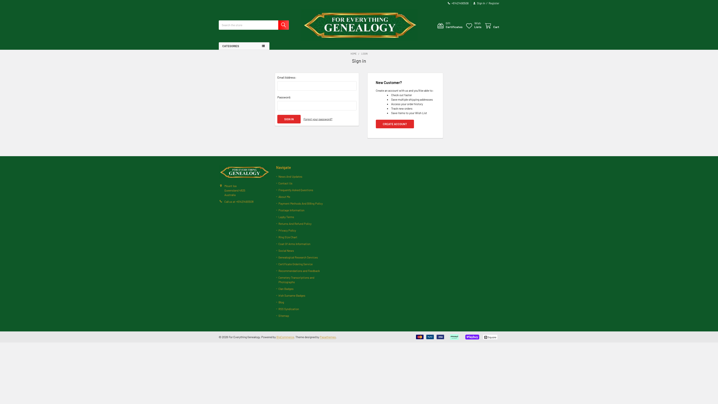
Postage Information (291, 210)
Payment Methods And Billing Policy (300, 203)
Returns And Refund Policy (295, 223)
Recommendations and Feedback (299, 271)
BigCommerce (285, 337)
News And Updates (290, 176)
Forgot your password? (317, 119)
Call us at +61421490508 (239, 201)
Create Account (395, 124)
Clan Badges (286, 288)
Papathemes (328, 337)
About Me (284, 196)
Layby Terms (286, 217)
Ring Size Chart (287, 237)
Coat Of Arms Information (294, 244)
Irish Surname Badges (291, 295)
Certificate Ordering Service (295, 264)
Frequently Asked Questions (295, 190)
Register (494, 3)
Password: (284, 97)
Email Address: (286, 77)
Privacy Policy (287, 230)
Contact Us (285, 183)
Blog (281, 302)
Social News (286, 250)
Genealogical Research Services (298, 257)
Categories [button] (230, 46)
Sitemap (283, 315)
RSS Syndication (288, 309)
